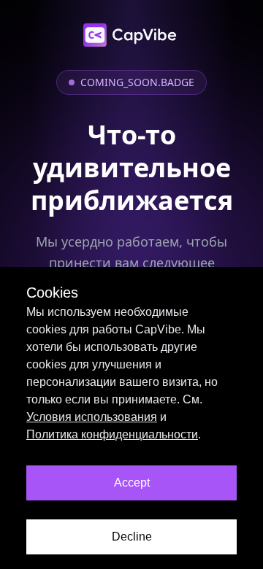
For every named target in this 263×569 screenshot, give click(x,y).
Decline (132, 536)
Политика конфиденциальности (112, 434)
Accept (132, 482)
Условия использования (91, 417)
